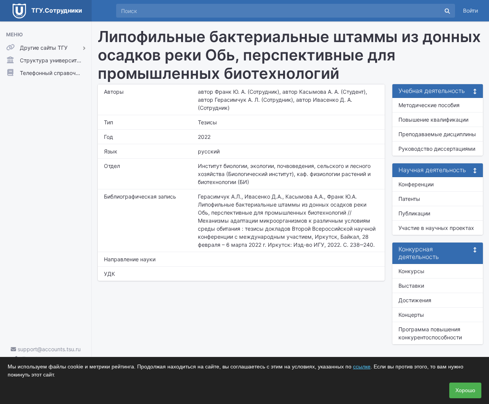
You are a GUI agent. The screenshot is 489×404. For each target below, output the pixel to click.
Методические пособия (429, 105)
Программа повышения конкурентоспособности (430, 333)
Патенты (409, 198)
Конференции (416, 184)
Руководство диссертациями (436, 148)
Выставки (411, 285)
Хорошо (465, 390)
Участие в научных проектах (436, 228)
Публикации (414, 213)
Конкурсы (411, 271)
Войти (470, 10)
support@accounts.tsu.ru (48, 349)
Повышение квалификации (433, 119)
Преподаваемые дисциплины (437, 134)
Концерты (411, 314)
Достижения (414, 300)
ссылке (362, 366)
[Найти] (447, 10)
